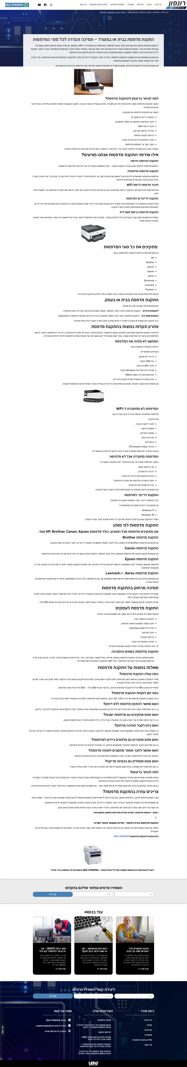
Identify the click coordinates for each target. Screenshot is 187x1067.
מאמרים (131, 4)
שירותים (140, 4)
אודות (149, 4)
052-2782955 (122, 836)
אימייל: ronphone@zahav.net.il (51, 1025)
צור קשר (83, 4)
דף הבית (158, 4)
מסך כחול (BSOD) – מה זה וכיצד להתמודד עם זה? (52, 950)
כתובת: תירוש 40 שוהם (55, 1031)
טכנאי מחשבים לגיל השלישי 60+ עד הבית (137, 950)
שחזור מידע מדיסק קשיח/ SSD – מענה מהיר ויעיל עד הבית (96, 1038)
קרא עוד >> (144, 968)
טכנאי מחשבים (104, 1020)
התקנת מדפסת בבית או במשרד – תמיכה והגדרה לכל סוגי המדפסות (95, 1045)
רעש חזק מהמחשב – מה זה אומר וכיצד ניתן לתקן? (94, 950)
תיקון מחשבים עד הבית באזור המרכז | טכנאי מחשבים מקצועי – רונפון (94, 1026)
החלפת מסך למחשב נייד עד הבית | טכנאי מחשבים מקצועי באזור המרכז (94, 1052)
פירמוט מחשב (104, 1032)
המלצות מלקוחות (117, 4)
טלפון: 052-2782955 (56, 1020)
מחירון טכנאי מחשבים (98, 4)
